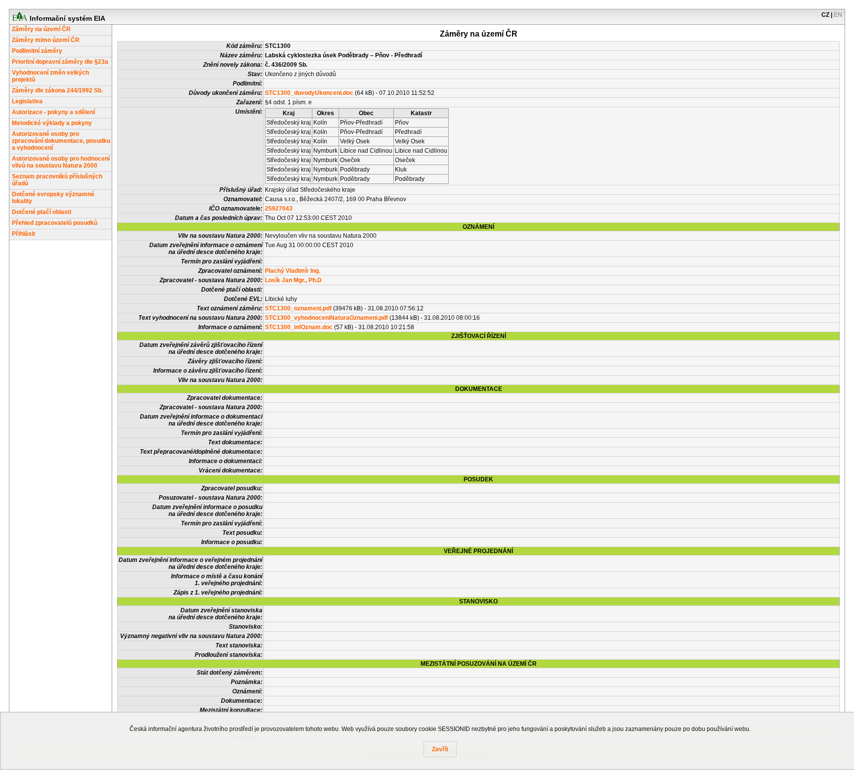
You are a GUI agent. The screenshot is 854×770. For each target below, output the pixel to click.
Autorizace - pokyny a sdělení (53, 112)
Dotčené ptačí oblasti (41, 212)
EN (838, 14)
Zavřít (440, 749)
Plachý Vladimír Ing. (292, 270)
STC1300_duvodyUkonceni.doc (309, 92)
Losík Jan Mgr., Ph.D (293, 280)
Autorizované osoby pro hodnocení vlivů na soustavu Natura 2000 (61, 162)
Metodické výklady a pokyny (52, 123)
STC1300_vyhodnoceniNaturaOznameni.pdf (326, 317)
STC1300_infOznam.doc (299, 327)
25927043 (279, 208)
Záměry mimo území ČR (46, 40)
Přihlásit (23, 233)
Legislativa (27, 101)
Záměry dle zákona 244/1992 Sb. (57, 90)
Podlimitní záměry (37, 50)
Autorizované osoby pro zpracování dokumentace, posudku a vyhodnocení (61, 140)
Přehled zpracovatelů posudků (54, 222)
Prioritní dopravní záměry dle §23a (60, 61)
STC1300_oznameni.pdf (298, 308)
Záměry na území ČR (41, 29)
